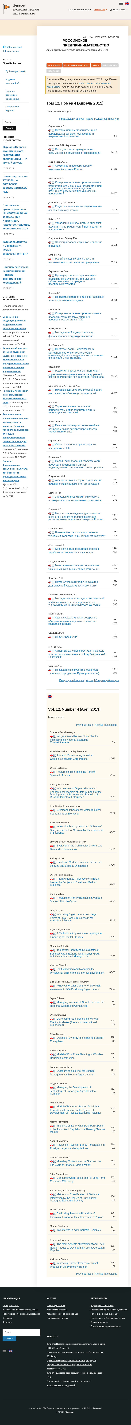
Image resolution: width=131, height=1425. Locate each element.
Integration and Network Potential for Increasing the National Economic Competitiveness (74, 739)
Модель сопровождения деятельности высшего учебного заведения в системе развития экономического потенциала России (75, 516)
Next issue (111, 724)
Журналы (99, 10)
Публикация (110, 65)
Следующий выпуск (107, 118)
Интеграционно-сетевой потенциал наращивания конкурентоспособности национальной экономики (72, 133)
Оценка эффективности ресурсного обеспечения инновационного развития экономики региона (72, 620)
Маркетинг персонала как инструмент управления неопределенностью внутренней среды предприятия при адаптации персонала (76, 373)
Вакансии (7, 1318)
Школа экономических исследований (20, 1309)
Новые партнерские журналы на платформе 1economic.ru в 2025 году (15, 184)
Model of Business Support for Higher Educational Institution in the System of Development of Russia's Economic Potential (75, 1109)
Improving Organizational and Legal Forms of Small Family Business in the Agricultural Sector (73, 917)
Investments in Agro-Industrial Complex (79, 1230)
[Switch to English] (127, 3)
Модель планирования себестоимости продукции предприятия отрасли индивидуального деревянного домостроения (75, 464)
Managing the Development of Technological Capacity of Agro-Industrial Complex (73, 1090)
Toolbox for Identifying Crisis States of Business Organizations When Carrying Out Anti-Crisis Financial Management (74, 953)
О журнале (54, 65)
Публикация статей (16, 71)
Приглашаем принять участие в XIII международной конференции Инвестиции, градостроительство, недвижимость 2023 (16, 217)
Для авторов (118, 10)
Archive (99, 724)
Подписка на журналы (57, 1318)
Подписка (53, 71)
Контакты (7, 1322)
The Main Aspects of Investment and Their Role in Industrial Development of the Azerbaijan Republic (77, 1247)
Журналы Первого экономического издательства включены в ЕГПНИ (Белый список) (15, 154)
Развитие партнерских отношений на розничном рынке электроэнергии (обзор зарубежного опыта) (73, 428)
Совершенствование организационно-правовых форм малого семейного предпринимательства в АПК (74, 316)
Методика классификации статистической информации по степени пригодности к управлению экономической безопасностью (76, 601)
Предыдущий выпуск (71, 118)
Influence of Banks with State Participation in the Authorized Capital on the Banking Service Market (77, 1128)
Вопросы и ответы (99, 1322)
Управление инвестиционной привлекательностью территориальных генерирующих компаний (71, 409)
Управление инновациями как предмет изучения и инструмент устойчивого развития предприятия (75, 226)
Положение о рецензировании (105, 1314)
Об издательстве (79, 10)
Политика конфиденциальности (106, 1326)
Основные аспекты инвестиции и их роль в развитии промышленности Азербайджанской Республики (76, 653)
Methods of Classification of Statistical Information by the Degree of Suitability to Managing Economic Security (75, 1197)
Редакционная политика (102, 1305)
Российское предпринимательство (85, 42)
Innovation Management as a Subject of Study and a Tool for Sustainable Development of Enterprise (76, 829)
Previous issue (84, 724)
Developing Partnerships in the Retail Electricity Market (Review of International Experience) (74, 1021)
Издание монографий (57, 1309)
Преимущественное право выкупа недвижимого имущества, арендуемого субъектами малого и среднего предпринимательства (72, 279)
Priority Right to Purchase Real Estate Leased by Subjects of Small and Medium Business (75, 881)
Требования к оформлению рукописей (109, 1309)
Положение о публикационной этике (108, 1318)
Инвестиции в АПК (66, 636)
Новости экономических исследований (21, 1314)
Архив (95, 65)
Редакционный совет (76, 65)
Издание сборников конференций (13, 95)
